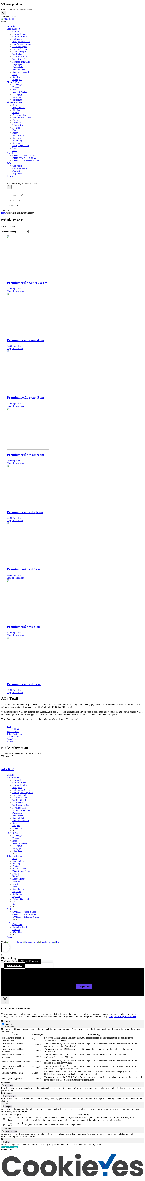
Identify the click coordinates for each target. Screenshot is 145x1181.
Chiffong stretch (19, 785)
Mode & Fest (13, 731)
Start (9, 726)
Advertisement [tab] (7, 1128)
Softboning (17, 894)
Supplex (16, 825)
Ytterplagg (17, 851)
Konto (9, 937)
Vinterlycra (17, 828)
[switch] (3, 1085)
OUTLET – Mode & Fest (24, 912)
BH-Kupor (17, 863)
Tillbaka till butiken (29, 961)
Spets (14, 823)
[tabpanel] (72, 1055)
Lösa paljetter (18, 879)
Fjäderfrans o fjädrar (21, 871)
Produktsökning (8, 9)
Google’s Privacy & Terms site (122, 1016)
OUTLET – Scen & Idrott (24, 914)
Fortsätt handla (14, 965)
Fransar (15, 874)
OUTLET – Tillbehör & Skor (25, 917)
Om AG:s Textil (14, 736)
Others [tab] (4, 1139)
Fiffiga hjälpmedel (20, 899)
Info (8, 922)
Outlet (9, 909)
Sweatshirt (17, 846)
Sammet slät (17, 815)
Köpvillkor (12, 739)
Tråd (14, 901)
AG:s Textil (7, 769)
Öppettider (17, 924)
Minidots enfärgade (21, 810)
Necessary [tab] (5, 1021)
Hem (3, 213)
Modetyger (17, 835)
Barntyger (16, 848)
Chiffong (16, 780)
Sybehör (16, 896)
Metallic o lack (19, 808)
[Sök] (3, 13)
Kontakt (10, 742)
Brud (14, 841)
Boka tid (10, 775)
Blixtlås (15, 866)
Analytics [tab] (5, 1103)
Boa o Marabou (19, 868)
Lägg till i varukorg (15, 291)
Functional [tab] (6, 1083)
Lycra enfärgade (19, 795)
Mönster (16, 881)
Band (14, 858)
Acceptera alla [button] (84, 987)
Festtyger (16, 838)
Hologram (17, 787)
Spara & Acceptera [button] (9, 1147)
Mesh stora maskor (20, 805)
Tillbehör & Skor (14, 734)
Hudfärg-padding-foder (22, 792)
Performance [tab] (6, 1093)
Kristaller (16, 876)
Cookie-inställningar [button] (65, 987)
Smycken (16, 891)
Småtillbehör (18, 889)
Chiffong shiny (19, 782)
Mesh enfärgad (19, 800)
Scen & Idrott (13, 729)
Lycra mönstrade (19, 797)
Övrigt (15, 884)
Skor (14, 904)
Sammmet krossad (20, 820)
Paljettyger (17, 813)
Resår (15, 886)
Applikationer (18, 861)
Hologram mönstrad (21, 790)
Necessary (9, 1024)
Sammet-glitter (18, 818)
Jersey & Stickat (19, 843)
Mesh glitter (17, 803)
